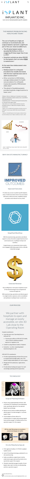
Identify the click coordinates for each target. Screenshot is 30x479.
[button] (2, 2)
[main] (15, 18)
